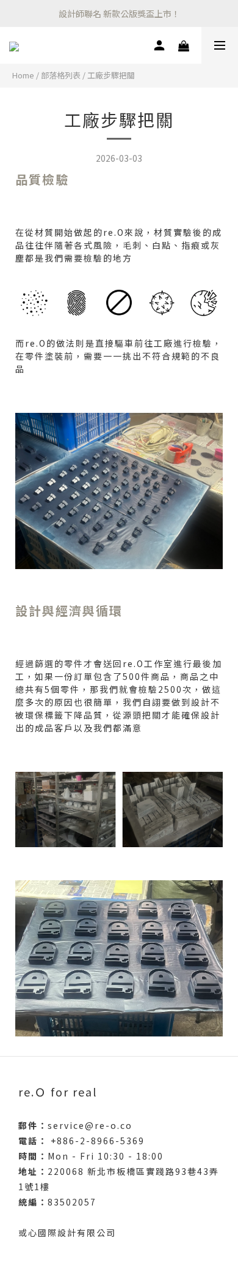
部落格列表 (61, 75)
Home (23, 75)
